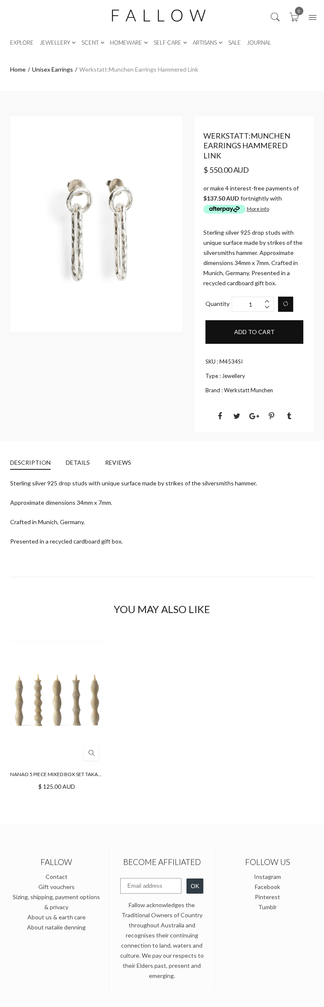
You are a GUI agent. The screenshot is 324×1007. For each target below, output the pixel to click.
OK (195, 886)
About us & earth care (56, 917)
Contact (57, 876)
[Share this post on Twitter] (237, 416)
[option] (96, 224)
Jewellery (233, 375)
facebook (267, 886)
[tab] (34, 464)
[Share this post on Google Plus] (254, 416)
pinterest (267, 896)
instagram (267, 876)
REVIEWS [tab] (118, 462)
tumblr (267, 907)
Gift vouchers (56, 886)
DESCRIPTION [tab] (30, 462)
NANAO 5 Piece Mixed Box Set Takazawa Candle (71, 774)
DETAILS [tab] (78, 462)
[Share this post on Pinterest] (271, 416)
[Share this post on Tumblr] (289, 416)
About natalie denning (56, 927)
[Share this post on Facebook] (220, 416)
